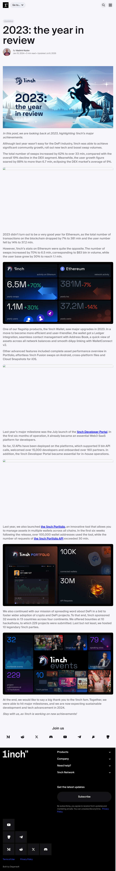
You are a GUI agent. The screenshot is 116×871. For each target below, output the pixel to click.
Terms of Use (9, 152)
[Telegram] (21, 130)
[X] (33, 142)
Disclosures (43, 152)
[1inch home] (5, 5)
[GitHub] (9, 130)
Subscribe (83, 90)
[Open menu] (108, 5)
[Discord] (45, 142)
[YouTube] (9, 118)
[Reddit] (21, 142)
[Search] (94, 5)
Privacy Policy (26, 152)
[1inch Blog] (9, 142)
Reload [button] (57, 33)
